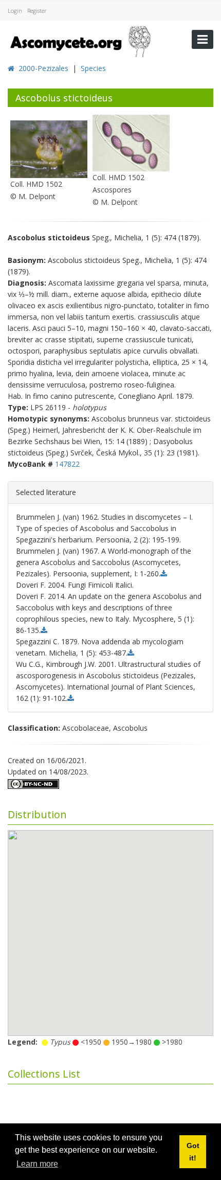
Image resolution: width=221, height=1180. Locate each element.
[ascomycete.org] (80, 40)
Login (15, 10)
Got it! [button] (193, 1151)
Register (37, 10)
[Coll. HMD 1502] (48, 148)
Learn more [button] (37, 1163)
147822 (67, 464)
